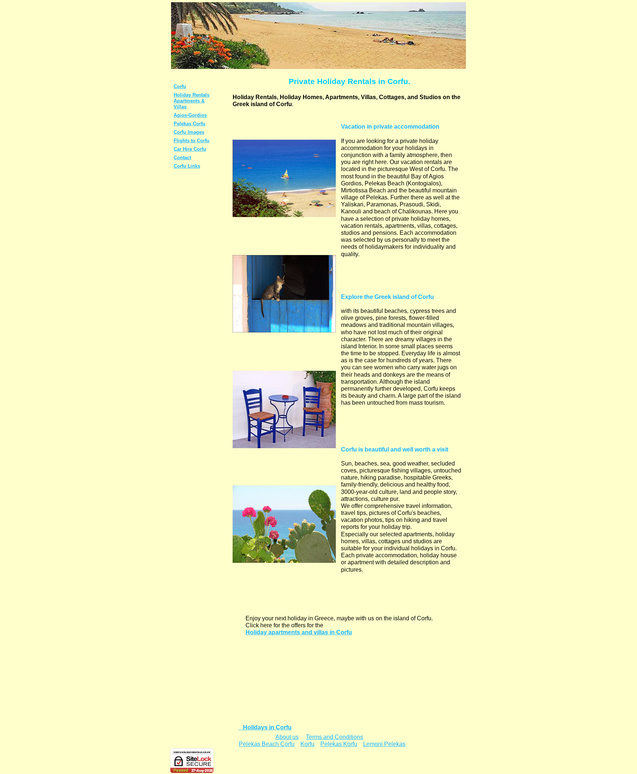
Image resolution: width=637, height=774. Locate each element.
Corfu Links (187, 166)
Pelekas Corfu (189, 123)
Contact (182, 157)
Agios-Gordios (190, 115)
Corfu (180, 86)
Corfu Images (189, 132)
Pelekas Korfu (338, 744)
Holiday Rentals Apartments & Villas (191, 100)
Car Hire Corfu (190, 149)
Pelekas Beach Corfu (267, 744)
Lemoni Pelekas (384, 744)
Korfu (307, 744)
